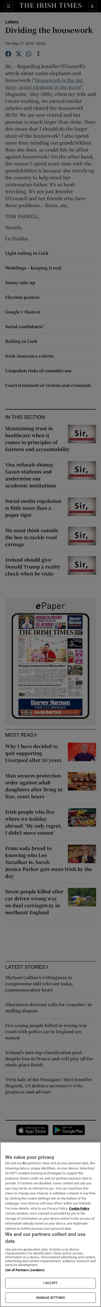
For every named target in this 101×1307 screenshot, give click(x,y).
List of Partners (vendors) (25, 1270)
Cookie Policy (79, 1208)
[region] (50, 1224)
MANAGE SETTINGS (50, 1298)
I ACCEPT (50, 1283)
